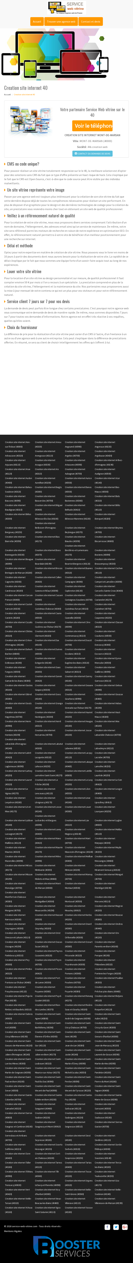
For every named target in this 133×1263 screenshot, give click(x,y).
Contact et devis (90, 21)
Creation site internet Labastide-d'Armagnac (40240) (15, 744)
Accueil (37, 21)
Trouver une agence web (61, 21)
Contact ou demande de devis (93, 153)
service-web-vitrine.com (24, 1226)
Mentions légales (13, 1231)
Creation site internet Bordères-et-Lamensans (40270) (76, 550)
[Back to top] (123, 1253)
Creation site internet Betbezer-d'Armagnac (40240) (45, 528)
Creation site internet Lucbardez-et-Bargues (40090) (45, 820)
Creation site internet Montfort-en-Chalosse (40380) (15, 897)
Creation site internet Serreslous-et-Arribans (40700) (16, 1135)
